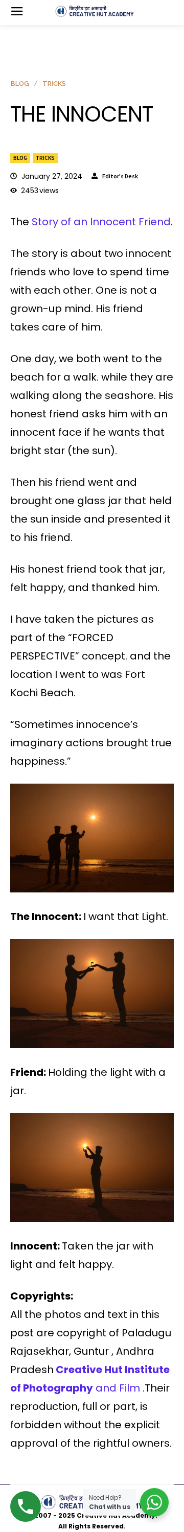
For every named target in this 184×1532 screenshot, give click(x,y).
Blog (20, 157)
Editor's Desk (120, 176)
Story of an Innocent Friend (101, 222)
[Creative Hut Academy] (94, 11)
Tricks (45, 157)
